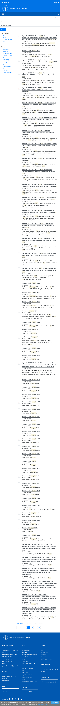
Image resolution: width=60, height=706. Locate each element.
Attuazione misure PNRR (9, 691)
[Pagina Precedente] (18, 627)
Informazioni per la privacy (9, 676)
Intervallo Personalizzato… (7, 72)
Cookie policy (5, 681)
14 (39, 627)
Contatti (4, 678)
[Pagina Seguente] (43, 627)
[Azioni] (2, 2)
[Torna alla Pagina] (1, 21)
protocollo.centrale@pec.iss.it (10, 666)
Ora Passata (7, 53)
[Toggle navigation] (3, 14)
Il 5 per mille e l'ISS (27, 692)
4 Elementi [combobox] (20, 623)
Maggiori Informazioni (43, 704)
